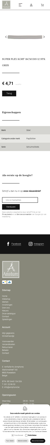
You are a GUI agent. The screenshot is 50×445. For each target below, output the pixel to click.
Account (6, 327)
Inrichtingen (7, 305)
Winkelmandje (8, 336)
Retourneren (7, 347)
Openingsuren (9, 395)
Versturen (11, 207)
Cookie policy (25, 431)
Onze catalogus (8, 313)
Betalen (5, 350)
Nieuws (5, 311)
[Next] (44, 37)
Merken (5, 302)
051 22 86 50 (9, 384)
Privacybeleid (7, 214)
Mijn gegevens (8, 333)
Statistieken (32, 435)
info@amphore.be (11, 387)
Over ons (6, 308)
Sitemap (6, 290)
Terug (9, 93)
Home (4, 296)
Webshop (6, 299)
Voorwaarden (8, 341)
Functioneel (18, 435)
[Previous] (5, 37)
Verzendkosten (8, 344)
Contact (5, 316)
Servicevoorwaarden (24, 214)
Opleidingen (7, 319)
